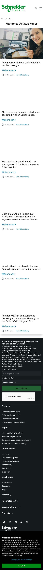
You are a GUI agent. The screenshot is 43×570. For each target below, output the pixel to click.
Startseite (4, 19)
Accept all (21, 566)
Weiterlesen (8, 70)
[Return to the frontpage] (13, 8)
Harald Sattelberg (22, 75)
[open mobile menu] (40, 8)
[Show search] (36, 8)
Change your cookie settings (21, 559)
